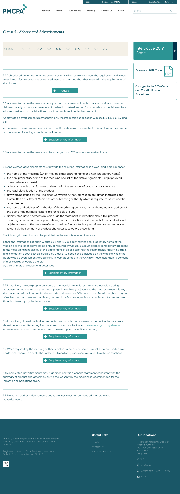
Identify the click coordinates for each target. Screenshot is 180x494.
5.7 (87, 49)
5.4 (58, 49)
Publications (75, 10)
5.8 (96, 49)
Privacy (95, 442)
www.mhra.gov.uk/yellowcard (104, 325)
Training (91, 10)
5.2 (39, 49)
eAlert (121, 10)
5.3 (49, 49)
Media (59, 10)
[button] (94, 2)
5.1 (30, 49)
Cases (134, 2)
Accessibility (98, 447)
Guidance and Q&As (111, 2)
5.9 (105, 49)
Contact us (106, 10)
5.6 (77, 49)
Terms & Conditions (101, 451)
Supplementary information (65, 139)
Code (88, 2)
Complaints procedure (159, 2)
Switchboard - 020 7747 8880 (155, 471)
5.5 (68, 49)
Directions (146, 465)
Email (143, 476)
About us (46, 10)
